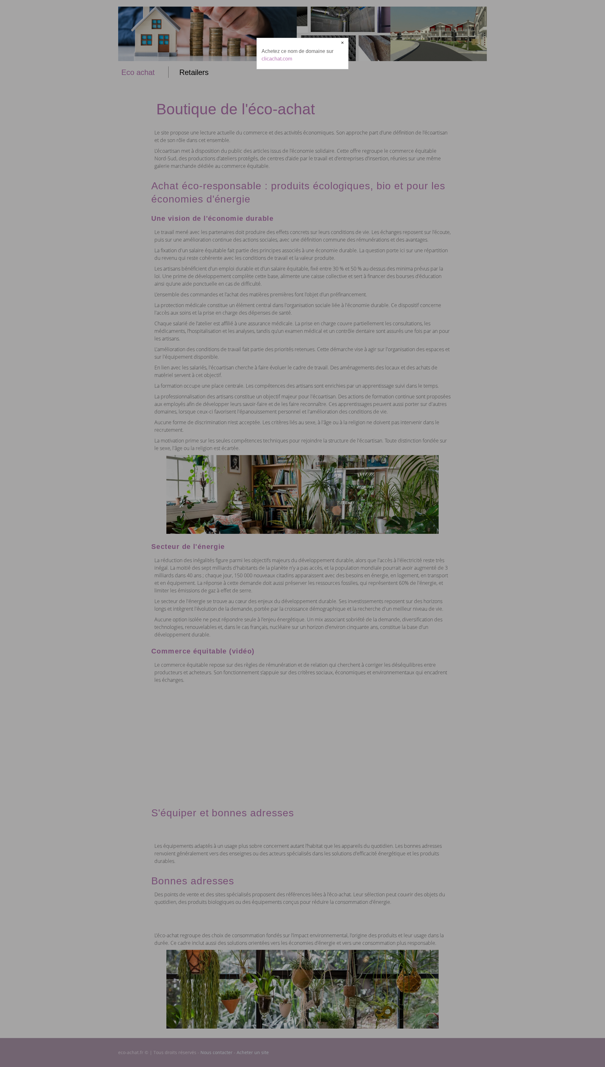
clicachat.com (277, 58)
